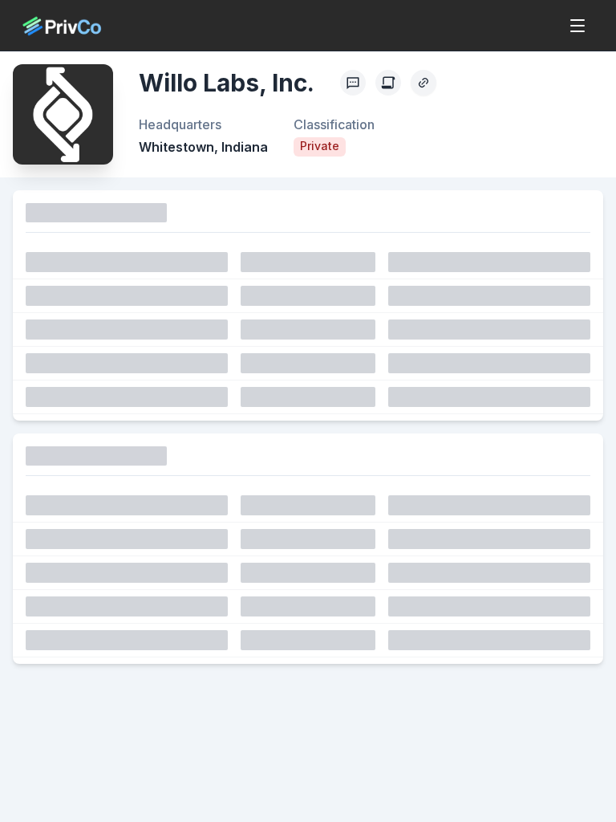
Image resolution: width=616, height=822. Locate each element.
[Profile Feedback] (353, 83)
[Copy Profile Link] (423, 83)
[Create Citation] (388, 83)
